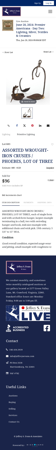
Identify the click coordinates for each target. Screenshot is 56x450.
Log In (49, 3)
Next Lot (47, 52)
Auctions (13, 395)
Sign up (37, 3)
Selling (12, 408)
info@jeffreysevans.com (22, 356)
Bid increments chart (12, 195)
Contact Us (14, 421)
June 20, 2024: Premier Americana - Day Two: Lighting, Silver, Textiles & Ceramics (32, 30)
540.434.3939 (16, 349)
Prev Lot (8, 52)
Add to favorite (52, 144)
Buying (12, 402)
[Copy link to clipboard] (8, 125)
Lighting (6, 134)
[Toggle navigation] (50, 11)
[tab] (11, 204)
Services (13, 415)
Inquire (50, 167)
